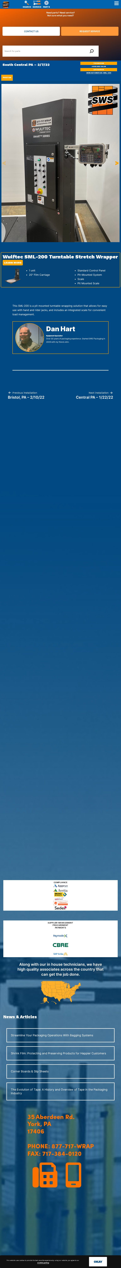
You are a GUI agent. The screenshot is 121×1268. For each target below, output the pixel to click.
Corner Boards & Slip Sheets (30, 1071)
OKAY (98, 1262)
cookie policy (43, 1263)
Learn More (13, 262)
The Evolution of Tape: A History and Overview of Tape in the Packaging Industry (59, 1091)
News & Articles (20, 1016)
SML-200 (107, 73)
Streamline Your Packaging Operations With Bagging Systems (52, 1035)
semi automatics (94, 73)
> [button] (117, 163)
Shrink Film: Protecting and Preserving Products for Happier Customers (58, 1053)
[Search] (92, 51)
